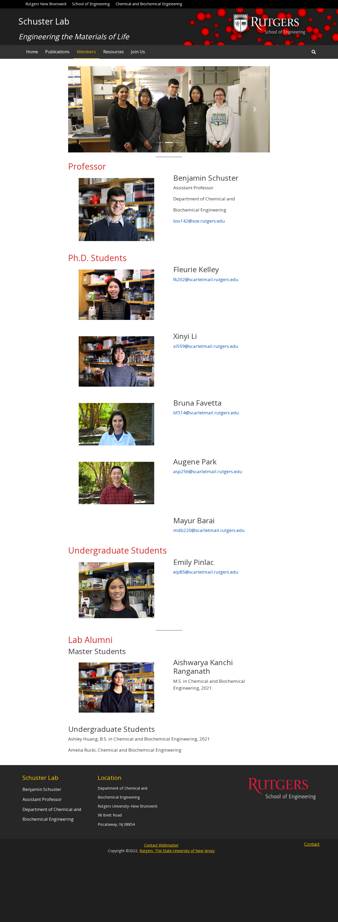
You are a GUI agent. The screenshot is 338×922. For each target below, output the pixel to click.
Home (32, 52)
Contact (312, 844)
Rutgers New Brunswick (46, 3)
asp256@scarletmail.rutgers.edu (207, 471)
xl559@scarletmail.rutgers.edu (205, 346)
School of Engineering (91, 3)
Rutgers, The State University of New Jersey (177, 850)
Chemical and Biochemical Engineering (149, 3)
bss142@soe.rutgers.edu (199, 221)
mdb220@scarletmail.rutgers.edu (209, 530)
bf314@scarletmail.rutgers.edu (206, 413)
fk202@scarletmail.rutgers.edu (205, 279)
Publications (57, 52)
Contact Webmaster (161, 845)
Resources (113, 52)
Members (86, 52)
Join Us (138, 52)
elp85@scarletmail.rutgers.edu (205, 572)
